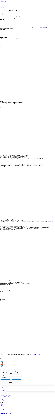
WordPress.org (2, 410)
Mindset (14, 165)
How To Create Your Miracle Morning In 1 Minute (6, 395)
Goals (2, 387)
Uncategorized (3, 390)
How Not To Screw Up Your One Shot (5, 394)
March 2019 (2, 400)
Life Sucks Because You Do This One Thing (5, 396)
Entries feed (2, 409)
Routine (2, 389)
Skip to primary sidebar (3, 1)
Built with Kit (11, 382)
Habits (2, 404)
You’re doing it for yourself (43, 27)
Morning (2, 388)
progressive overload (49, 221)
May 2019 (2, 399)
